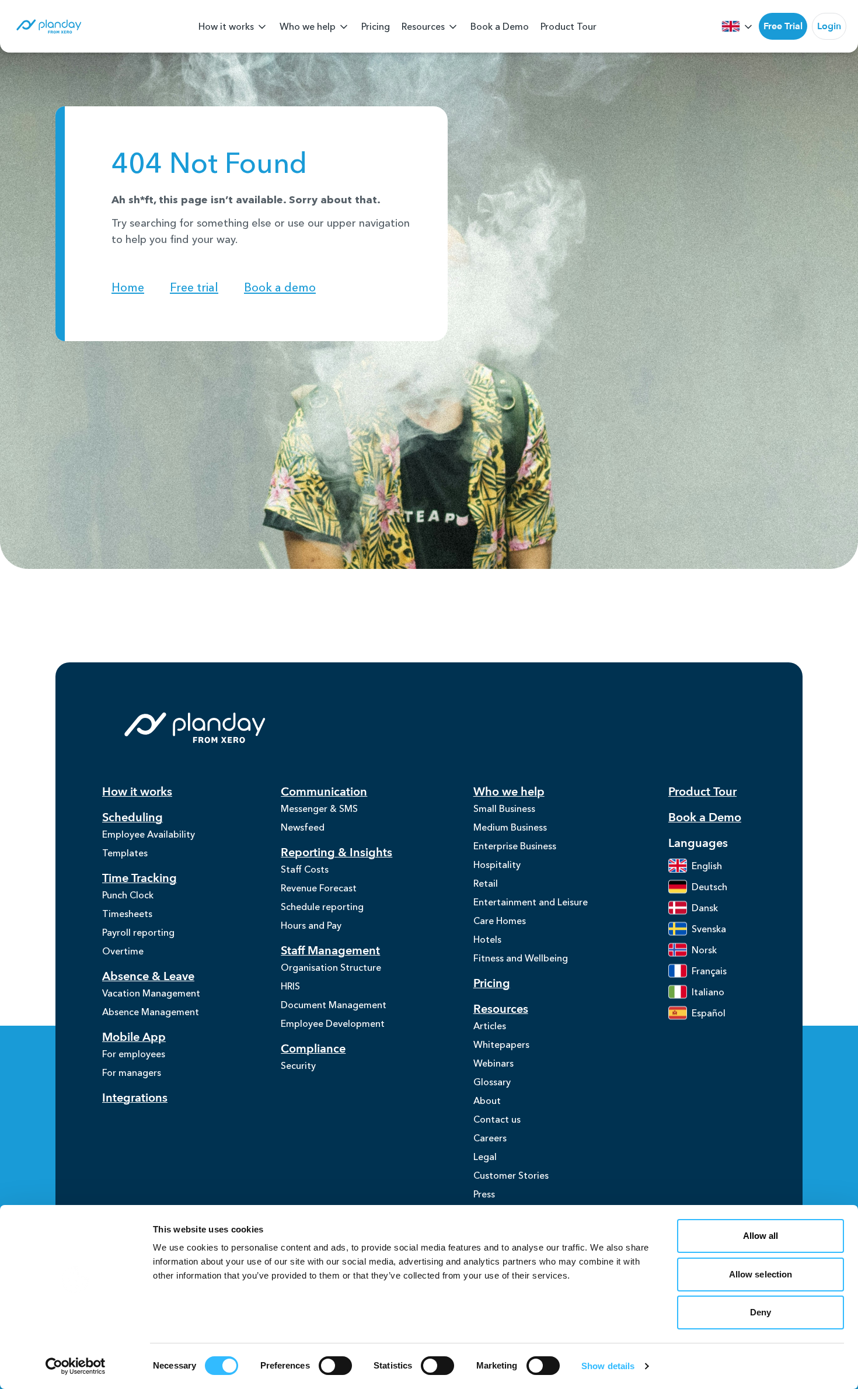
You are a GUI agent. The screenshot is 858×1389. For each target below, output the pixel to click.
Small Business (504, 808)
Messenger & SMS (319, 808)
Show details (607, 1366)
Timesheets (127, 913)
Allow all (761, 1236)
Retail (485, 883)
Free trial (194, 287)
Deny (760, 1312)
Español (709, 1013)
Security (298, 1065)
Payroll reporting (138, 932)
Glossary (492, 1082)
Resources (423, 26)
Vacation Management (151, 993)
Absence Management (150, 1012)
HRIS (290, 986)
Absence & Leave (148, 976)
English (707, 865)
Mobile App (134, 1037)
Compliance (313, 1049)
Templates (125, 853)
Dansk (705, 908)
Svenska (709, 929)
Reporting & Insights (336, 852)
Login (829, 26)
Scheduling (132, 817)
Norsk (704, 950)
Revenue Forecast (319, 888)
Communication (324, 792)
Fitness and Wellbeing (520, 958)
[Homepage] (48, 26)
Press (484, 1194)
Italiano (708, 992)
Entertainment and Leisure (530, 902)
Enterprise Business (514, 846)
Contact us (497, 1119)
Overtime (123, 951)
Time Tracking (139, 878)
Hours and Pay (311, 925)
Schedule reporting (322, 906)
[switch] (335, 1365)
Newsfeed (303, 827)
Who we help (308, 26)
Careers (490, 1138)
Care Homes (499, 920)
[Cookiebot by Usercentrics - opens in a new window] (76, 1366)
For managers (131, 1072)
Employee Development (333, 1023)
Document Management (333, 1005)
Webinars (493, 1063)
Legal (485, 1156)
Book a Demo (499, 26)
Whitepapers (501, 1044)
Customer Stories (511, 1175)
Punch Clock (128, 895)
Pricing (375, 26)
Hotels (487, 939)
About (487, 1100)
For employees (133, 1054)
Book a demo (280, 287)
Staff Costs (305, 869)
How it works (226, 26)
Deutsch (709, 887)
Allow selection (761, 1274)
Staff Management (330, 951)
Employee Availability (148, 834)
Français (709, 971)
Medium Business (510, 827)
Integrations (135, 1098)
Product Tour (568, 26)
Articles (489, 1026)
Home (127, 287)
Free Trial (783, 26)
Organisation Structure (331, 967)
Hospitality (497, 864)
